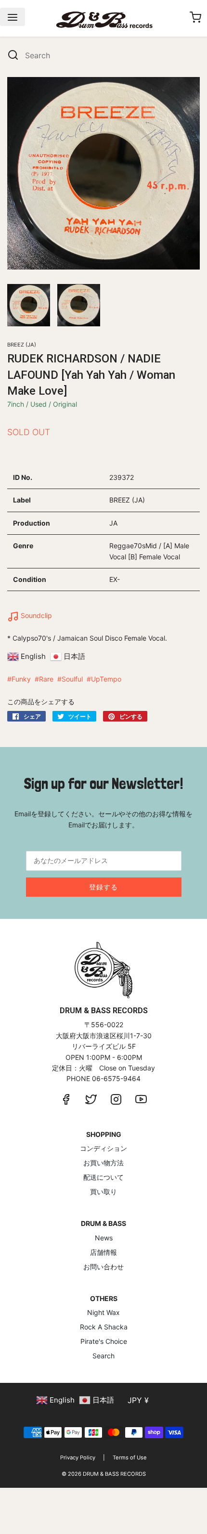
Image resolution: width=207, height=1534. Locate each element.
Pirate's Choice (103, 1341)
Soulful (72, 679)
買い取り (103, 1191)
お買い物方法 (103, 1163)
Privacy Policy (77, 1457)
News (104, 1238)
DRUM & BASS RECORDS (114, 1473)
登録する (103, 887)
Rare (46, 679)
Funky (21, 679)
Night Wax (103, 1312)
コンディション (103, 1148)
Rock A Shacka (104, 1327)
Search (103, 1356)
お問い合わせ (103, 1267)
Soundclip (35, 615)
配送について (103, 1177)
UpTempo (106, 679)
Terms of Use (130, 1457)
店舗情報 (103, 1252)
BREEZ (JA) (21, 344)
